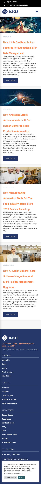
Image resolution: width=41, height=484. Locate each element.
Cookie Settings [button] (11, 477)
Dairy (4, 427)
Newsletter (6, 376)
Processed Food (9, 442)
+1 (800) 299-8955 (11, 2)
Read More (10, 80)
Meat (4, 431)
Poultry (5, 438)
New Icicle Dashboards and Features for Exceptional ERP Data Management (20, 48)
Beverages (6, 419)
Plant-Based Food (9, 435)
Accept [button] (21, 477)
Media (4, 368)
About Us (6, 360)
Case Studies (7, 395)
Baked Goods (7, 415)
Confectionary (8, 423)
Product (5, 388)
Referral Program (9, 403)
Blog (3, 364)
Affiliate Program (9, 399)
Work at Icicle (7, 372)
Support (5, 391)
